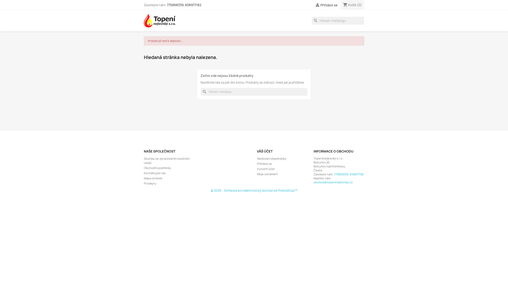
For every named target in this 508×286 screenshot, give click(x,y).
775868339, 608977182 (184, 5)
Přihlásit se (264, 164)
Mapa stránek (153, 178)
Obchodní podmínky (157, 168)
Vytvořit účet (266, 169)
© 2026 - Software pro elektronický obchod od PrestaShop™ (254, 190)
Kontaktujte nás (155, 173)
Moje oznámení (267, 174)
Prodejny (150, 183)
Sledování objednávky (271, 158)
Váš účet (265, 151)
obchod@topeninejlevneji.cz (333, 182)
